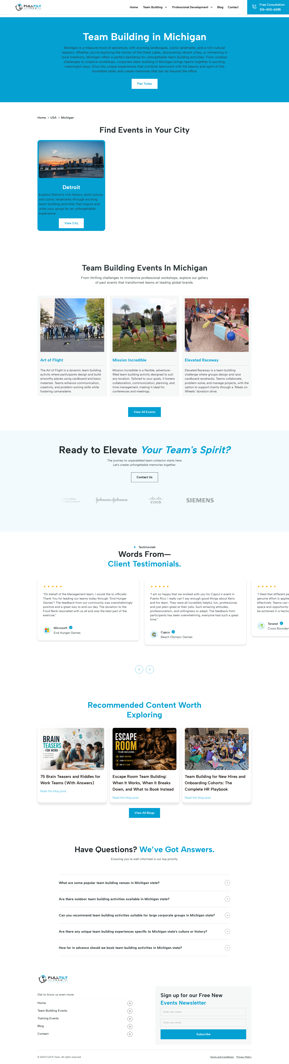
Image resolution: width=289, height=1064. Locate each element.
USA (53, 117)
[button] (153, 7)
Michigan (67, 117)
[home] (27, 7)
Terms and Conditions (222, 1057)
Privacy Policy (244, 1057)
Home (41, 117)
